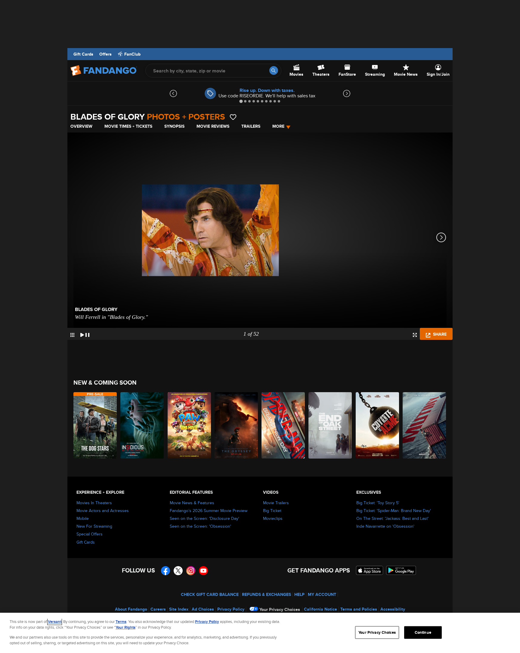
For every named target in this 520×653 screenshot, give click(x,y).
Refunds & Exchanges (266, 594)
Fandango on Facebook (165, 570)
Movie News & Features (192, 503)
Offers (105, 54)
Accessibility (392, 609)
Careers (158, 609)
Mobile (82, 518)
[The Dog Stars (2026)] (95, 425)
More (278, 126)
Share (439, 334)
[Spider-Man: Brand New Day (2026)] (283, 425)
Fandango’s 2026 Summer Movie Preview (208, 511)
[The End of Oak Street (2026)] (330, 425)
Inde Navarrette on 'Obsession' (385, 526)
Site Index (178, 609)
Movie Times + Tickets (128, 126)
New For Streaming (94, 526)
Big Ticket (272, 511)
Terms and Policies (358, 609)
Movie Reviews (213, 126)
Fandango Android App (401, 570)
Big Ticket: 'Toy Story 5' (377, 503)
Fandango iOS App (369, 570)
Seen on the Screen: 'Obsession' (200, 526)
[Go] (273, 70)
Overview (81, 126)
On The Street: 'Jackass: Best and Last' (392, 518)
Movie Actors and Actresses (102, 511)
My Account (322, 594)
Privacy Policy (230, 609)
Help (299, 594)
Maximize (415, 335)
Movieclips (273, 518)
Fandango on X (178, 570)
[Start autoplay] (84, 334)
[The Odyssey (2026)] (236, 425)
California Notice (320, 609)
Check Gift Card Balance (210, 594)
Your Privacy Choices (279, 609)
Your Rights (125, 627)
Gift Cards (83, 54)
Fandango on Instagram (190, 570)
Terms (121, 621)
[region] (260, 633)
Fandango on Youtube (203, 570)
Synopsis (174, 126)
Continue (423, 632)
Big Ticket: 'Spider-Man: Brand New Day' (393, 511)
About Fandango (131, 609)
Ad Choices (203, 609)
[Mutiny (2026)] (425, 425)
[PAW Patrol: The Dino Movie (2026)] (190, 425)
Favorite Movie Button (233, 117)
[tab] (241, 101)
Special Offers (89, 534)
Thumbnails (72, 335)
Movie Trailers (276, 503)
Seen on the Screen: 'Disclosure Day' (204, 518)
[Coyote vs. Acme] (378, 425)
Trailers (250, 126)
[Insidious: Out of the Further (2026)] (142, 425)
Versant (54, 621)
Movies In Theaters (94, 503)
